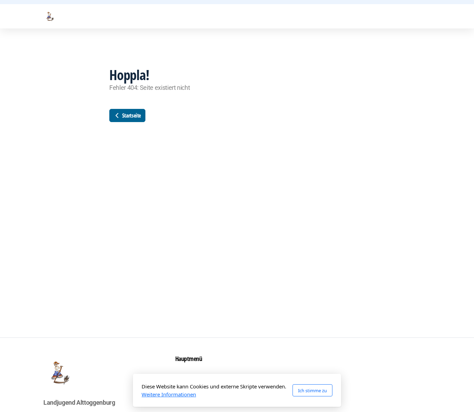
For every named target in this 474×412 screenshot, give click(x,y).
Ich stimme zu (312, 390)
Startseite (131, 115)
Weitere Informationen (169, 394)
